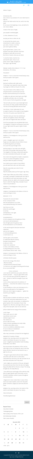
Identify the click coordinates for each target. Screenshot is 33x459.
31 (23, 442)
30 (19, 442)
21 (12, 439)
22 (15, 439)
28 (12, 442)
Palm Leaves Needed (8, 418)
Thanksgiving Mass (8, 411)
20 (8, 439)
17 (23, 435)
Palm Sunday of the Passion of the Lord (13, 413)
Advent (5, 10)
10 (23, 432)
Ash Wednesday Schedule (9, 416)
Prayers (9, 10)
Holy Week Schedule (8, 409)
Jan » (8, 445)
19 (4, 439)
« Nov (4, 445)
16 (19, 435)
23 (19, 439)
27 (8, 442)
